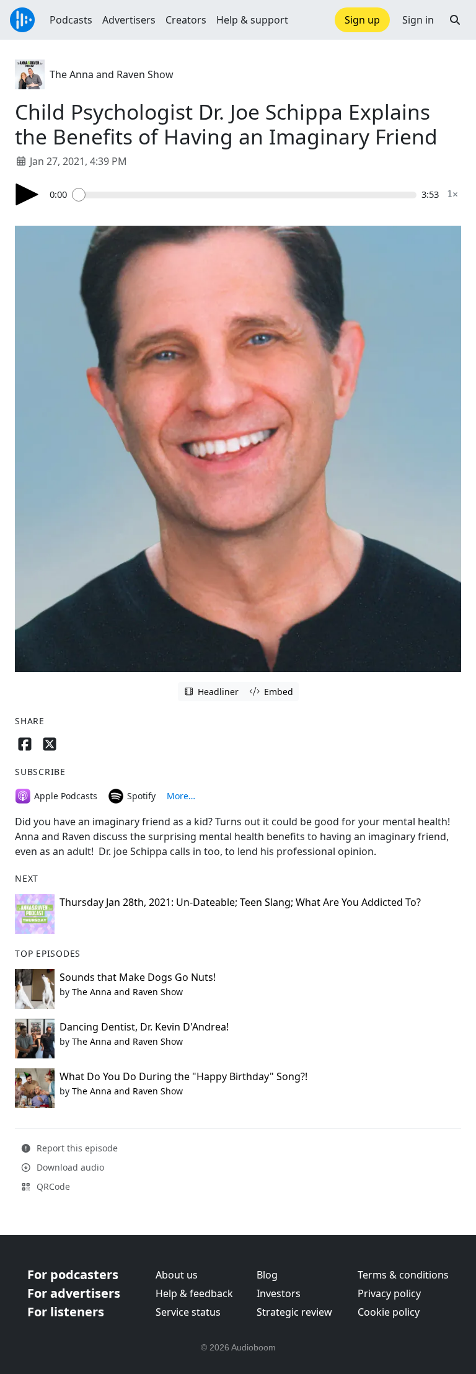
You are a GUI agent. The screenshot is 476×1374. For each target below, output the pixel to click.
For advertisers (73, 1293)
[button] (455, 19)
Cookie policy (389, 1312)
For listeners (65, 1311)
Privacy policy (389, 1293)
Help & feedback (194, 1293)
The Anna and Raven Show (112, 74)
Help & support (252, 20)
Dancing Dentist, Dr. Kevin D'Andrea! (144, 1027)
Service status (188, 1312)
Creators (185, 20)
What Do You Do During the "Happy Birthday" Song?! (183, 1076)
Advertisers (129, 20)
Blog (267, 1275)
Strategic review (294, 1312)
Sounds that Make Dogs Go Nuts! (138, 977)
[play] (27, 194)
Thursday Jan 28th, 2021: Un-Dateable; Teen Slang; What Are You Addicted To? (240, 902)
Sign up (362, 20)
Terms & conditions (403, 1275)
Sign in (418, 20)
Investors (279, 1293)
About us (177, 1275)
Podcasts (71, 20)
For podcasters (72, 1274)
